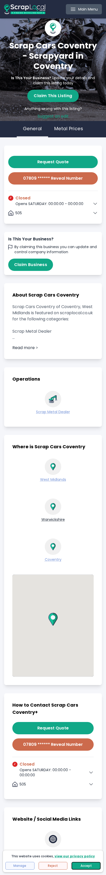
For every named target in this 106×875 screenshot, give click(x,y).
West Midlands (53, 479)
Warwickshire (53, 519)
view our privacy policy (75, 856)
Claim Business (30, 265)
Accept (86, 865)
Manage (19, 865)
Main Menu (88, 9)
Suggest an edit (53, 116)
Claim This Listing (53, 96)
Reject (53, 865)
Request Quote (53, 162)
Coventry (53, 559)
